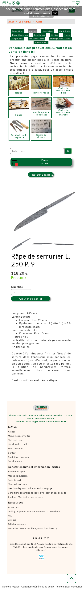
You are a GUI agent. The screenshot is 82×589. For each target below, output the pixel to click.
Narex (67, 35)
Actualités (13, 507)
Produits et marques (18, 457)
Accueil (12, 431)
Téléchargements (17, 524)
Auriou (32, 31)
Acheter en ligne (16, 471)
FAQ (10, 515)
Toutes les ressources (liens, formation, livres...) (32, 528)
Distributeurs (15, 461)
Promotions (17, 31)
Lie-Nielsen (47, 31)
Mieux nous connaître (19, 436)
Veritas (54, 35)
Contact (12, 453)
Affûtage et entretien (60, 38)
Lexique (12, 520)
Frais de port (14, 480)
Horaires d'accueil (17, 444)
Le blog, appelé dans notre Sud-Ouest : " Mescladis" (34, 511)
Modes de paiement (18, 484)
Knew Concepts (20, 35)
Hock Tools (64, 31)
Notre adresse (15, 440)
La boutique (25, 21)
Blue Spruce (39, 35)
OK (55, 13)
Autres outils (41, 42)
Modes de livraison (18, 475)
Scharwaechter (36, 38)
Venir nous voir (15, 448)
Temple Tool (17, 38)
